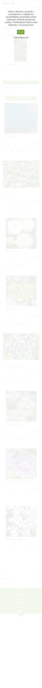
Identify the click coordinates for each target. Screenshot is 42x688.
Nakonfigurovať (21, 37)
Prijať (20, 32)
